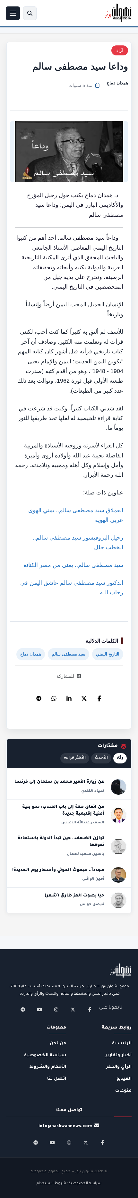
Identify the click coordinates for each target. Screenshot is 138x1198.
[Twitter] (84, 697)
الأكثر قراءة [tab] (75, 758)
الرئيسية (122, 1043)
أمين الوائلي (93, 879)
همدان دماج (117, 82)
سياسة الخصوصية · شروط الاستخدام (69, 1184)
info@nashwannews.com (65, 1126)
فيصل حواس (92, 904)
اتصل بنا (56, 1079)
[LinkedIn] (69, 697)
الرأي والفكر (119, 1067)
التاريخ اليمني (107, 654)
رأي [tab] (120, 758)
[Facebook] (99, 697)
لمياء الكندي (92, 791)
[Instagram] (56, 1009)
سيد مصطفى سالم (68, 654)
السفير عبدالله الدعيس (82, 823)
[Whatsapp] (54, 697)
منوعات (123, 1090)
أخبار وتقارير (118, 1055)
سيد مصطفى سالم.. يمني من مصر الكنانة (73, 565)
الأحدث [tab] (101, 758)
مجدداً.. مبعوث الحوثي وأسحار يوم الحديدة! (58, 870)
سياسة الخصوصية (45, 1055)
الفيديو (124, 1079)
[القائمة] (13, 13)
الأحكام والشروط (48, 1067)
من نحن (58, 1043)
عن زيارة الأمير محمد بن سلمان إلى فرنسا (59, 782)
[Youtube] (39, 1009)
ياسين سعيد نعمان (85, 854)
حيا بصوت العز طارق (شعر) (74, 896)
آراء (119, 50)
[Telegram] (39, 697)
